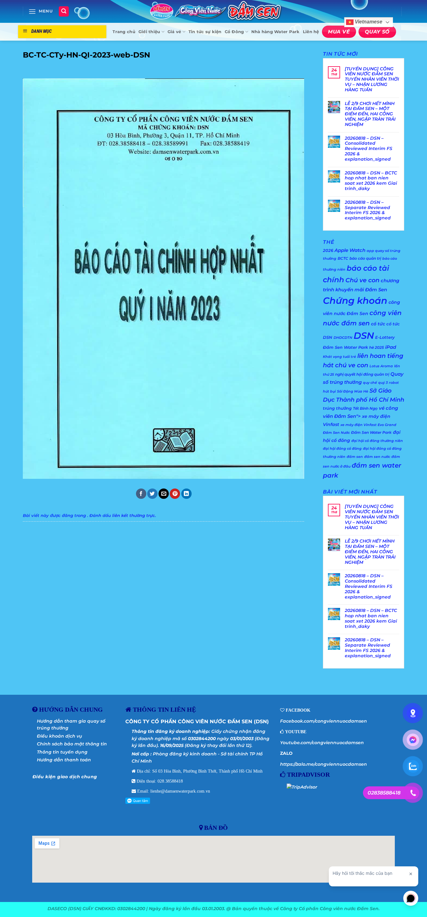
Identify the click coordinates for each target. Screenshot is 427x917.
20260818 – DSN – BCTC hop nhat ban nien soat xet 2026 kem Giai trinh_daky (371, 180)
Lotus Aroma (381, 366)
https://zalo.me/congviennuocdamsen (323, 764)
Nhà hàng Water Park (275, 31)
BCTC (343, 258)
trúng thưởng (337, 408)
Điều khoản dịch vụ (59, 736)
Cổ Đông (234, 31)
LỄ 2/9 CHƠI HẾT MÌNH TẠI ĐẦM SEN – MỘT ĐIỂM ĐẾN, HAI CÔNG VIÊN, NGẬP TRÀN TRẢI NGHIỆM (370, 114)
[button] (40, 11)
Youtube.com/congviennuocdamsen (322, 742)
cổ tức (378, 323)
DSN (364, 335)
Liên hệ (311, 31)
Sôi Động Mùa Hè (352, 391)
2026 (328, 250)
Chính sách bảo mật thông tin (72, 744)
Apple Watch (349, 250)
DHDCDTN (343, 338)
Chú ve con (362, 280)
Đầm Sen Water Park (371, 432)
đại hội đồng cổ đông (342, 449)
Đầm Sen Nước (336, 433)
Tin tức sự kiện (205, 31)
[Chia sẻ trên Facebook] (141, 494)
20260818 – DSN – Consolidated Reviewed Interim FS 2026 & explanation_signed (368, 149)
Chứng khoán (355, 300)
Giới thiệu (149, 31)
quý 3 (383, 383)
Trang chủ (124, 31)
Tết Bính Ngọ (365, 408)
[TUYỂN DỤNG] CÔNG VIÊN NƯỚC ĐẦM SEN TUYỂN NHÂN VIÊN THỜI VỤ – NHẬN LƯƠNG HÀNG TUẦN (372, 79)
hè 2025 (376, 347)
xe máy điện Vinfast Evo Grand (368, 425)
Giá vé (174, 31)
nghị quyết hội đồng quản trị (362, 374)
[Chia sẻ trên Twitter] (152, 494)
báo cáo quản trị (365, 258)
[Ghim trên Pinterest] (175, 494)
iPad (390, 347)
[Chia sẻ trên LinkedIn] (186, 494)
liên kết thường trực (133, 515)
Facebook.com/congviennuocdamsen (323, 721)
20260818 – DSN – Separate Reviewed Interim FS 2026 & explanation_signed (368, 210)
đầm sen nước (377, 457)
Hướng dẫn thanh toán (64, 760)
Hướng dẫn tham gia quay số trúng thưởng (71, 724)
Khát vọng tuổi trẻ (339, 357)
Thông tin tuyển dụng (62, 752)
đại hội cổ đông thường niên (377, 441)
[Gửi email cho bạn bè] (163, 494)
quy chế (370, 383)
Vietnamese (368, 22)
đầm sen (355, 457)
